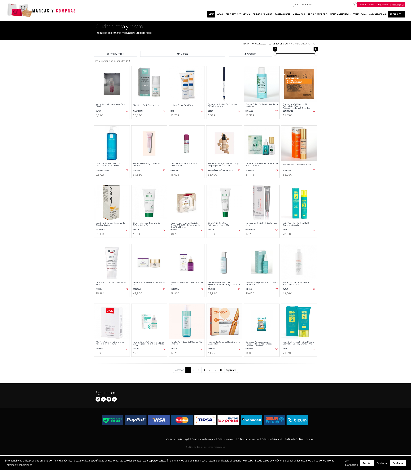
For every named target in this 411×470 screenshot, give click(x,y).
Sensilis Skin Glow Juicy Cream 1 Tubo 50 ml (147, 165)
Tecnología (359, 14)
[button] (182, 54)
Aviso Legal (183, 439)
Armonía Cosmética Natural (220, 170)
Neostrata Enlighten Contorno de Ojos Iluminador (110, 224)
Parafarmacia (282, 14)
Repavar (211, 349)
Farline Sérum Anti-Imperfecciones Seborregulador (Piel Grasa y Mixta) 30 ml (148, 344)
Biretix (136, 230)
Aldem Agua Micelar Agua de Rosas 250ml (111, 105)
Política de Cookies (294, 439)
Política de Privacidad (272, 439)
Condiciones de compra (203, 439)
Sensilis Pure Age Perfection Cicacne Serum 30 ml (261, 283)
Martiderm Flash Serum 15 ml (146, 105)
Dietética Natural (340, 14)
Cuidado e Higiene (262, 14)
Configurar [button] (398, 463)
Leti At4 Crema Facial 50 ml (182, 105)
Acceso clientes (367, 4)
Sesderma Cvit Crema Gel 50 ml (297, 164)
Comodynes (288, 111)
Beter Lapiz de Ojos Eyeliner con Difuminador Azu (222, 105)
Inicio (211, 14)
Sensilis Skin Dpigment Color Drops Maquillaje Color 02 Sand (223, 165)
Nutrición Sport (317, 14)
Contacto (170, 439)
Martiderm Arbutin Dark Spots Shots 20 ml (261, 224)
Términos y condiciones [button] (18, 465)
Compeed (249, 349)
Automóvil (299, 14)
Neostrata (100, 230)
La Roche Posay (102, 170)
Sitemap (310, 439)
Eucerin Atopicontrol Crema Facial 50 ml (111, 283)
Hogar (219, 14)
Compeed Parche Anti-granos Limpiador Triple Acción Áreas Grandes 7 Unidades (258, 344)
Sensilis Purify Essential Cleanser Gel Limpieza (186, 343)
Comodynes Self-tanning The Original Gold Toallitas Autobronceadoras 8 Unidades (296, 106)
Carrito (397, 14)
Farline (136, 349)
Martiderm (138, 111)
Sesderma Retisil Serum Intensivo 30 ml (187, 283)
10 (221, 369)
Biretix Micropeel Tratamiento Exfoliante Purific (146, 224)
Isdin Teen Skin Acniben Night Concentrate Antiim (296, 224)
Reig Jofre (175, 170)
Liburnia (99, 349)
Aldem (98, 111)
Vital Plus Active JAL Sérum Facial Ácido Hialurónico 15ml (110, 343)
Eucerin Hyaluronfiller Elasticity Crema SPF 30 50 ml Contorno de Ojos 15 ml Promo (185, 225)
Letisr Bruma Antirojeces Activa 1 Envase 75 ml (185, 165)
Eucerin (174, 230)
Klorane (249, 111)
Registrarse (383, 4)
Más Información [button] (351, 463)
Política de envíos (226, 439)
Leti (172, 111)
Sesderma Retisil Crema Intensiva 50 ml (149, 283)
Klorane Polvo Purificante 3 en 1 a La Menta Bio (261, 105)
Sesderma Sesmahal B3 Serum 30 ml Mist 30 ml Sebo (261, 165)
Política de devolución (248, 439)
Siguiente (231, 369)
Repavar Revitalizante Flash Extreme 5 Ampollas (224, 343)
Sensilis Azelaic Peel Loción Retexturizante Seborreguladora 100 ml (224, 284)
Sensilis (136, 170)
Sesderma (249, 170)
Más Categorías (377, 14)
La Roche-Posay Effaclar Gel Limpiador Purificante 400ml (108, 165)
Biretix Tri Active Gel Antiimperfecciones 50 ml (219, 224)
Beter (210, 111)
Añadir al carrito (113, 121)
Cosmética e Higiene (278, 43)
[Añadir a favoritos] (126, 111)
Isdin (285, 230)
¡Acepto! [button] (366, 463)
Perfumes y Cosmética (238, 14)
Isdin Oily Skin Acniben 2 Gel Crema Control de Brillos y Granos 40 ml (298, 343)
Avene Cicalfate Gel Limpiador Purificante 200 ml (296, 283)
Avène (285, 289)
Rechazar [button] (382, 463)
